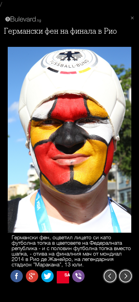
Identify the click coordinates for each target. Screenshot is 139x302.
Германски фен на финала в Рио (60, 31)
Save (66, 275)
